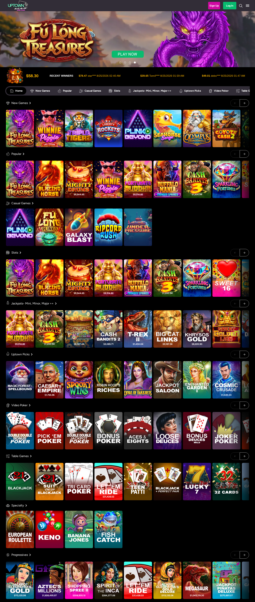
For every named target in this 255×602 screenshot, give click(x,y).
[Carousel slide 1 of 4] (120, 62)
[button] (247, 5)
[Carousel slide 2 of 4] (125, 62)
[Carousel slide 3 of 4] (130, 62)
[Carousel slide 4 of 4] (135, 62)
